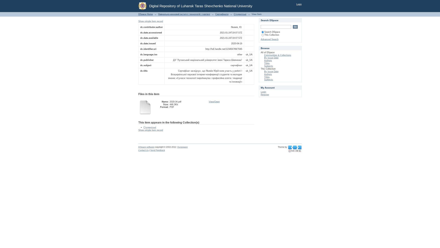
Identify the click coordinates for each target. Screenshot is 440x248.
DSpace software (146, 147)
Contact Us (143, 150)
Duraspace (182, 147)
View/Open (214, 101)
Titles (267, 63)
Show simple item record (150, 21)
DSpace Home (145, 14)
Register (265, 94)
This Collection (271, 35)
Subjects (268, 66)
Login (299, 4)
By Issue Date (271, 57)
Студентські (240, 14)
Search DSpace (272, 32)
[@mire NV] (295, 149)
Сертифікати (221, 14)
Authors (268, 60)
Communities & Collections (277, 55)
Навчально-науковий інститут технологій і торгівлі (184, 14)
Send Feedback (157, 150)
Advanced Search (269, 39)
